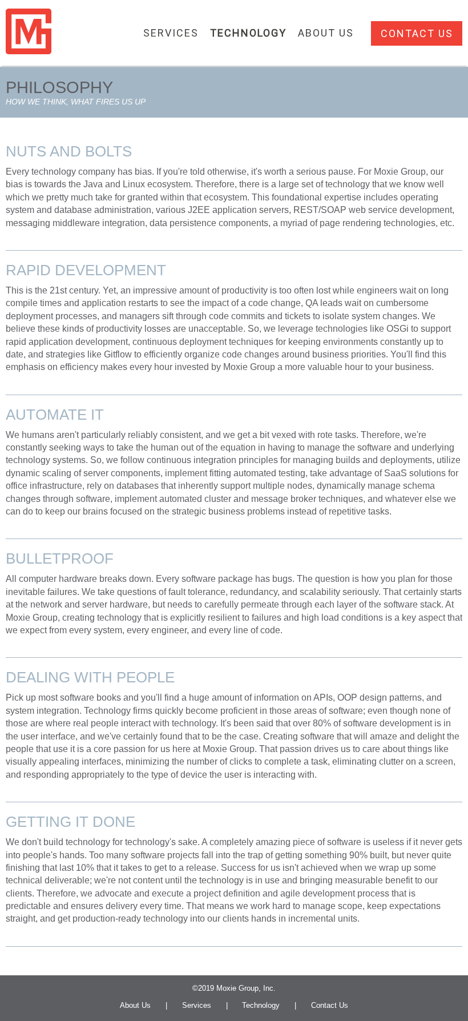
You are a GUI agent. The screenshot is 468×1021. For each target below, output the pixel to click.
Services (196, 1005)
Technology (261, 1005)
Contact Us (417, 33)
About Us (135, 1005)
